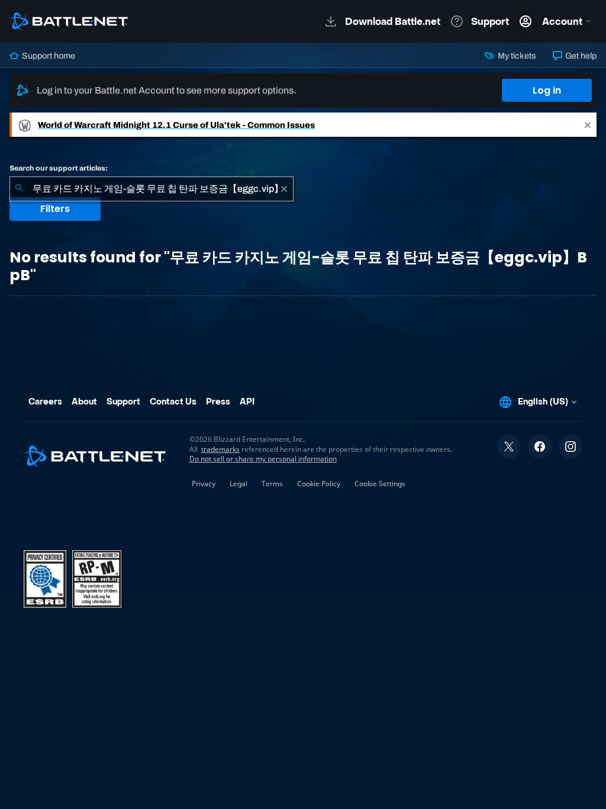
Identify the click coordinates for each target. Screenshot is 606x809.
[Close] (588, 125)
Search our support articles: (58, 168)
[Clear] (284, 188)
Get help (580, 55)
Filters (55, 209)
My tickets (516, 55)
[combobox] (151, 188)
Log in (547, 90)
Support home (47, 55)
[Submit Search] (18, 188)
